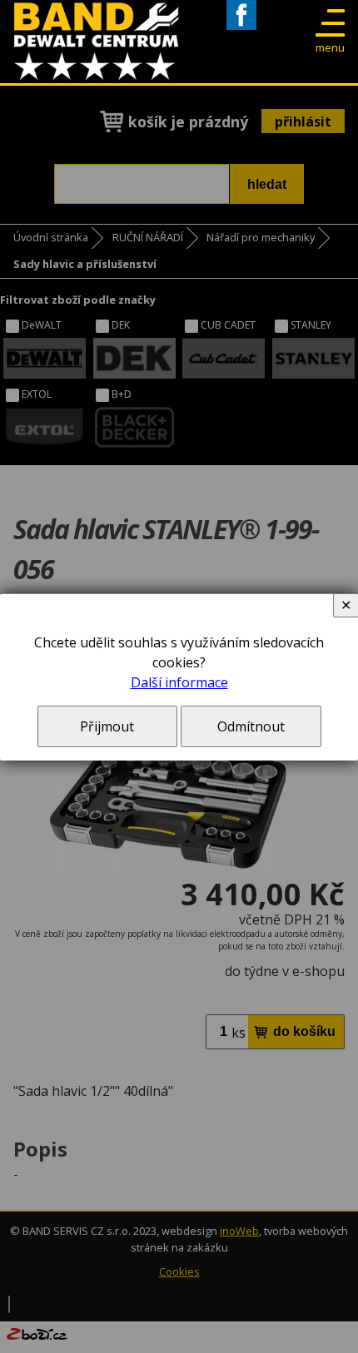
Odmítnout (251, 726)
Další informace (179, 682)
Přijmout (107, 726)
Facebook (241, 29)
